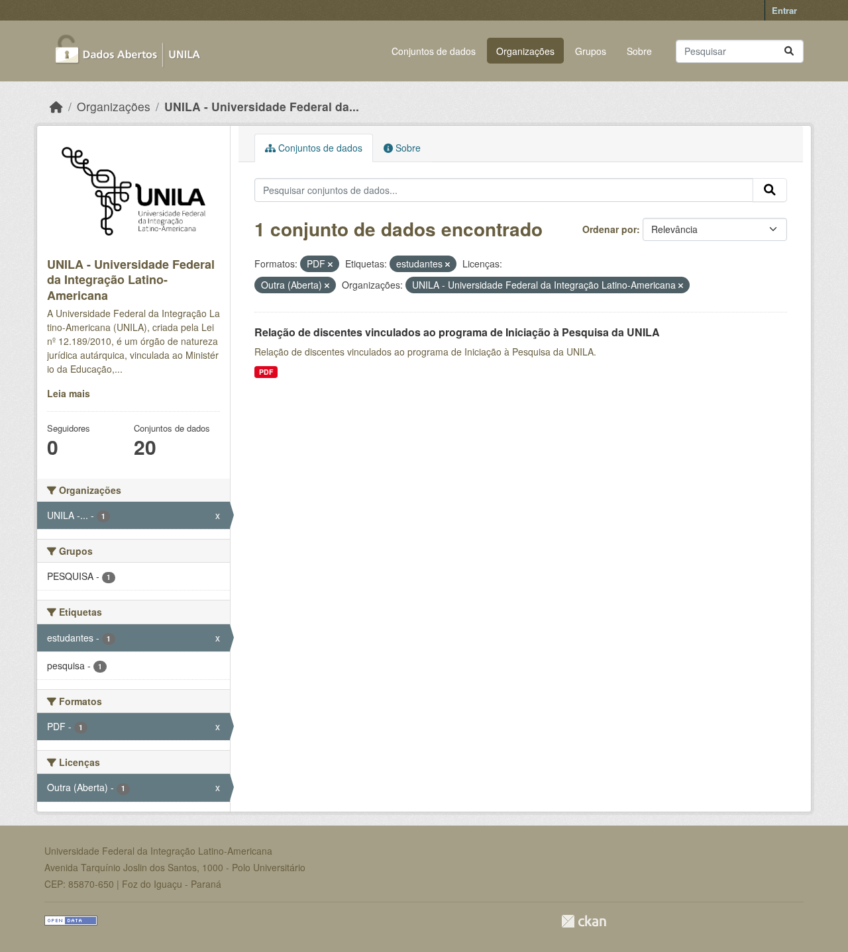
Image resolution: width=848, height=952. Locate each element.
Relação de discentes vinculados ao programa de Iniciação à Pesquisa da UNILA (457, 332)
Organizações (525, 51)
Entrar (784, 10)
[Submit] (789, 51)
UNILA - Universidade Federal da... (261, 106)
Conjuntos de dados (434, 51)
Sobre (639, 51)
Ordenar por (609, 229)
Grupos (590, 51)
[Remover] (330, 264)
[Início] (56, 106)
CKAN (583, 921)
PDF (266, 372)
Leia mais (68, 393)
